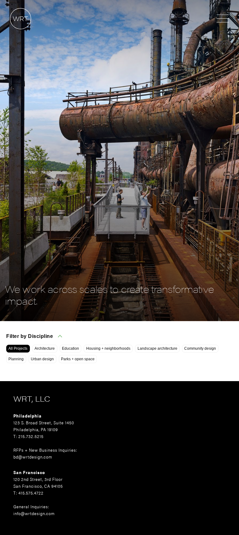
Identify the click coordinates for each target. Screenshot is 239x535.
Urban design (42, 359)
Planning (16, 359)
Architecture (45, 348)
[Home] (15, 32)
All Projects (17, 348)
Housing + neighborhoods (108, 348)
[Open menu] (223, 19)
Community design (200, 348)
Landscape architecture (157, 348)
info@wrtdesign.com (34, 513)
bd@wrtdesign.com (32, 457)
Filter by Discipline (29, 336)
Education (70, 348)
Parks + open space (78, 359)
